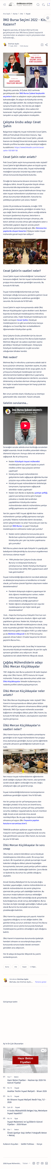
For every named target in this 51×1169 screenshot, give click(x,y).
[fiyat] (16, 1118)
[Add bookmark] (42, 44)
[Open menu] (4, 4)
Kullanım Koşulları (10, 1144)
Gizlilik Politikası (27, 1144)
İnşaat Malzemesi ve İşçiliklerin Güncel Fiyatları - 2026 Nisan (25, 1123)
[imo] (15, 966)
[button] (33, 967)
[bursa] (7, 966)
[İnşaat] (24, 966)
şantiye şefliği (40, 492)
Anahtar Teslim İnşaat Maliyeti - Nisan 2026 (27, 1091)
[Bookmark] (48, 4)
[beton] (16, 1076)
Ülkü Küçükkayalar (11, 681)
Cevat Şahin (22, 320)
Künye (39, 1144)
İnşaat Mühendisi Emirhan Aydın (19, 1163)
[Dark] (43, 4)
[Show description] (40, 982)
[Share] (46, 44)
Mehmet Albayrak (16, 633)
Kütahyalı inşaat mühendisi (27, 461)
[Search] (38, 4)
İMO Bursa (17, 526)
